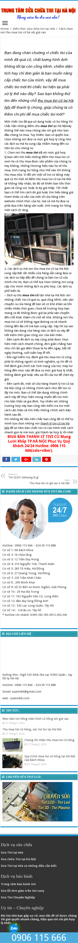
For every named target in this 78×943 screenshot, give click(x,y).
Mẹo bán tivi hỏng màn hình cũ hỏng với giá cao (35, 719)
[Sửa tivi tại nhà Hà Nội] (39, 12)
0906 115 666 (39, 937)
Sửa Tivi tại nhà (12, 852)
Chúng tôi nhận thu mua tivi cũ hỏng (49, 740)
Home (4, 29)
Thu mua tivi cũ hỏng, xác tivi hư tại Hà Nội (31, 729)
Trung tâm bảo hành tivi (18, 884)
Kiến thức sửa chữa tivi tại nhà (34, 29)
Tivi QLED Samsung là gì (23, 476)
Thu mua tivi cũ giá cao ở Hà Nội (49, 482)
